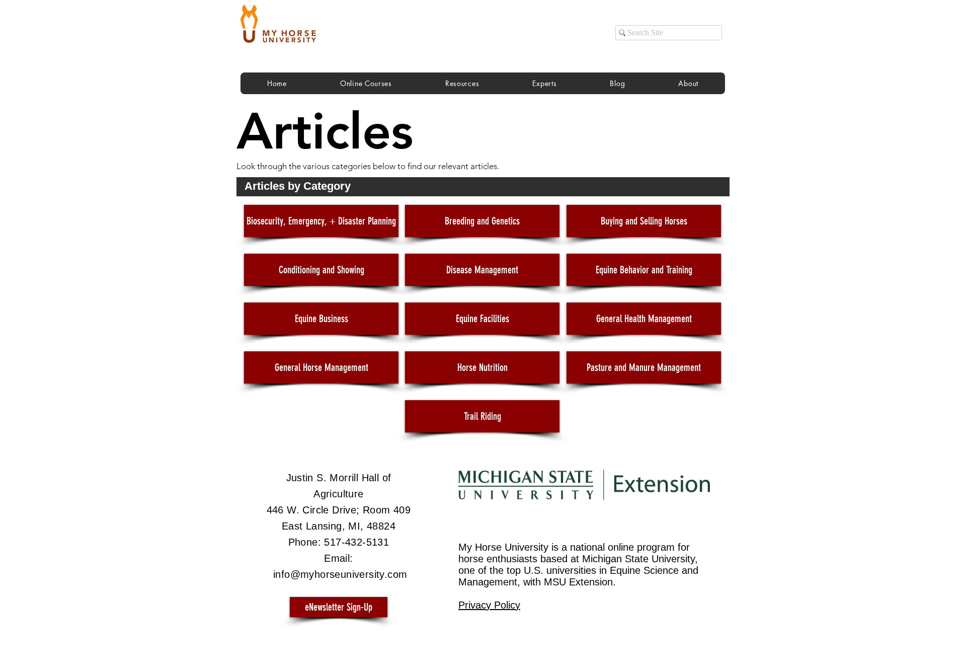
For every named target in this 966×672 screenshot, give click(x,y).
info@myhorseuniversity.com (340, 574)
